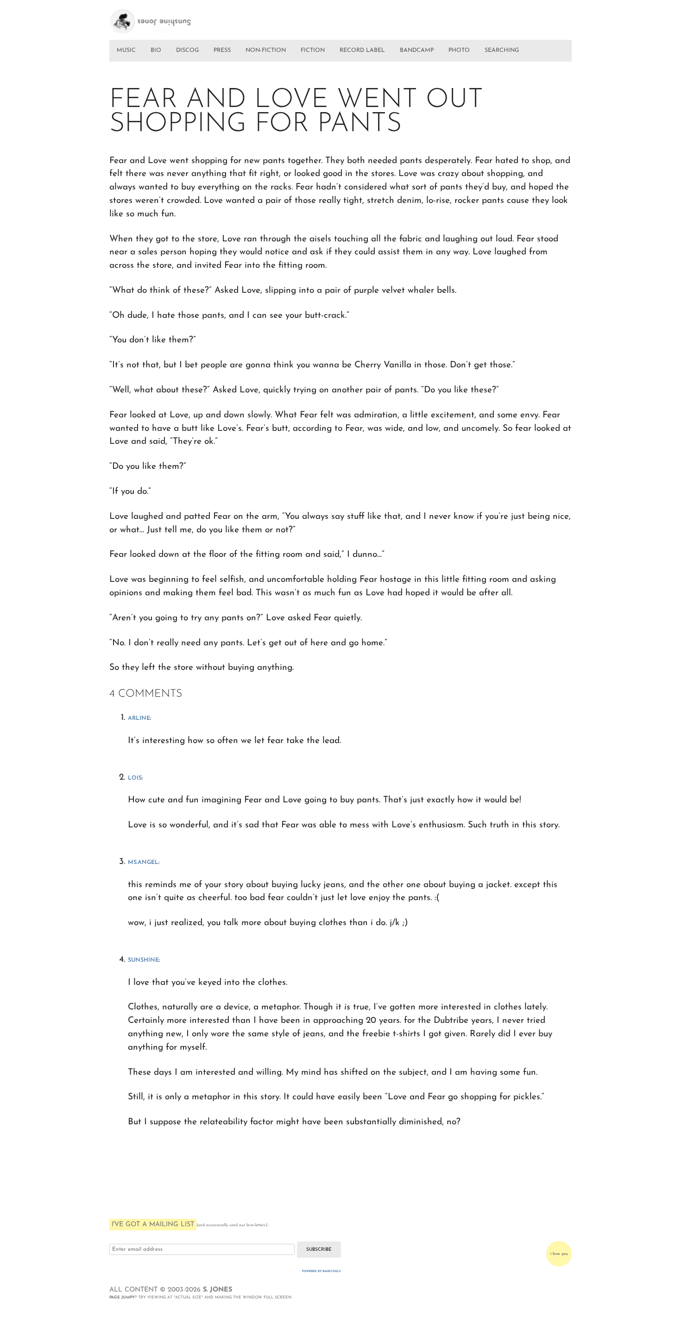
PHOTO (459, 50)
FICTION (313, 50)
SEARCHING (502, 50)
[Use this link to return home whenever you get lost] (163, 17)
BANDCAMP (417, 50)
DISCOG (187, 50)
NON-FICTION (266, 50)
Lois (135, 778)
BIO (156, 50)
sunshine (143, 960)
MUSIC (126, 50)
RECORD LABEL (362, 50)
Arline (139, 718)
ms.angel (143, 862)
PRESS (222, 50)
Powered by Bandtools (321, 1271)
